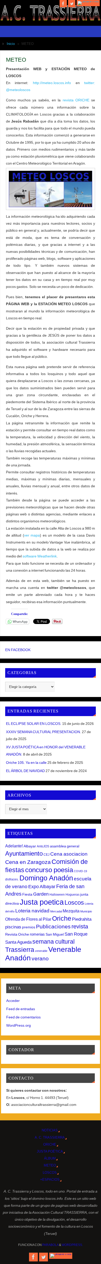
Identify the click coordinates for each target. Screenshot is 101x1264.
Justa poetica (42, 902)
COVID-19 (80, 871)
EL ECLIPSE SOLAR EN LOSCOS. (33, 724)
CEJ (46, 854)
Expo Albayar (41, 886)
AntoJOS (43, 846)
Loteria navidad (32, 910)
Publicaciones (53, 926)
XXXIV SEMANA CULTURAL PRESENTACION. (43, 732)
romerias (37, 934)
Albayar (30, 846)
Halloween (57, 894)
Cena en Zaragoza (28, 862)
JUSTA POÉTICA (50, 1151)
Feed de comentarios (23, 1017)
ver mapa (32, 535)
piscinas (13, 927)
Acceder (13, 1001)
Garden (41, 894)
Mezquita (71, 911)
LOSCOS (50, 1172)
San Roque (76, 934)
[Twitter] (71, 3)
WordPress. (72, 1245)
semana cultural (53, 941)
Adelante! (14, 846)
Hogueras (73, 894)
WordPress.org (18, 1025)
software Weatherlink (40, 556)
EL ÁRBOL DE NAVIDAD (25, 771)
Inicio (11, 44)
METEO (50, 1165)
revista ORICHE (75, 100)
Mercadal (56, 911)
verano (40, 958)
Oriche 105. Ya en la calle (26, 762)
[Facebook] (63, 3)
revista (79, 926)
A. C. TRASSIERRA (50, 1137)
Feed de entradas (20, 1009)
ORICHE (49, 1144)
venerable (41, 950)
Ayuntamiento (24, 853)
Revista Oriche (17, 934)
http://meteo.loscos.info (54, 83)
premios (28, 927)
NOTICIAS (50, 1130)
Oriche (61, 918)
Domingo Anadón (46, 878)
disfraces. (12, 879)
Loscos (74, 902)
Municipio (86, 911)
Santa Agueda (18, 942)
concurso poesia (49, 870)
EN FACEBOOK (18, 650)
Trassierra (19, 949)
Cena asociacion (69, 854)
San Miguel (55, 934)
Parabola (50, 1245)
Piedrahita (81, 919)
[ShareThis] (88, 3)
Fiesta (27, 894)
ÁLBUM (50, 1158)
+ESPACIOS (50, 1179)
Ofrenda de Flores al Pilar (28, 919)
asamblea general (64, 846)
